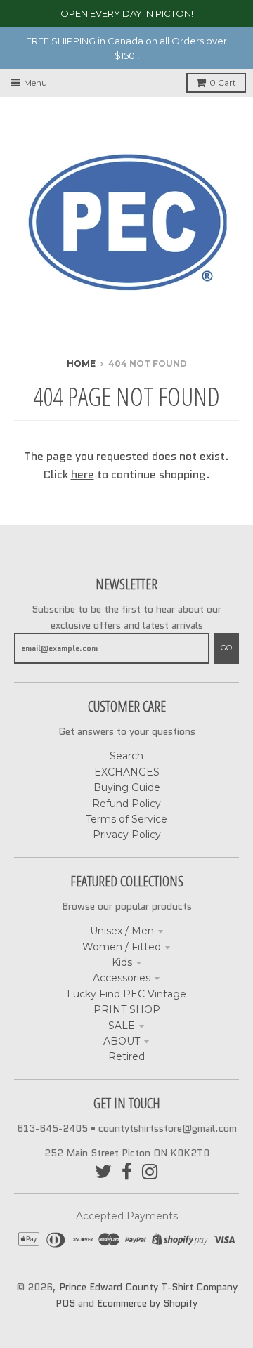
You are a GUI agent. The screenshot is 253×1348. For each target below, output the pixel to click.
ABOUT (121, 1041)
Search (126, 756)
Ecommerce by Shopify (147, 1303)
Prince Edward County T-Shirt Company (148, 1287)
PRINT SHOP (126, 1009)
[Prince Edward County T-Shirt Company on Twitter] (103, 1172)
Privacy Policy (127, 834)
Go (226, 648)
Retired (126, 1056)
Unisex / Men (122, 930)
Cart (222, 82)
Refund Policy (126, 803)
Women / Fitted (121, 947)
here (82, 474)
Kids (122, 962)
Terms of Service (126, 819)
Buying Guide (126, 787)
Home (81, 363)
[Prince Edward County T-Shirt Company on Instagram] (150, 1172)
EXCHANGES (127, 772)
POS (65, 1303)
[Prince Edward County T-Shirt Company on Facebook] (127, 1172)
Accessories (121, 977)
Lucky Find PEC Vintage (126, 994)
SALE (121, 1025)
